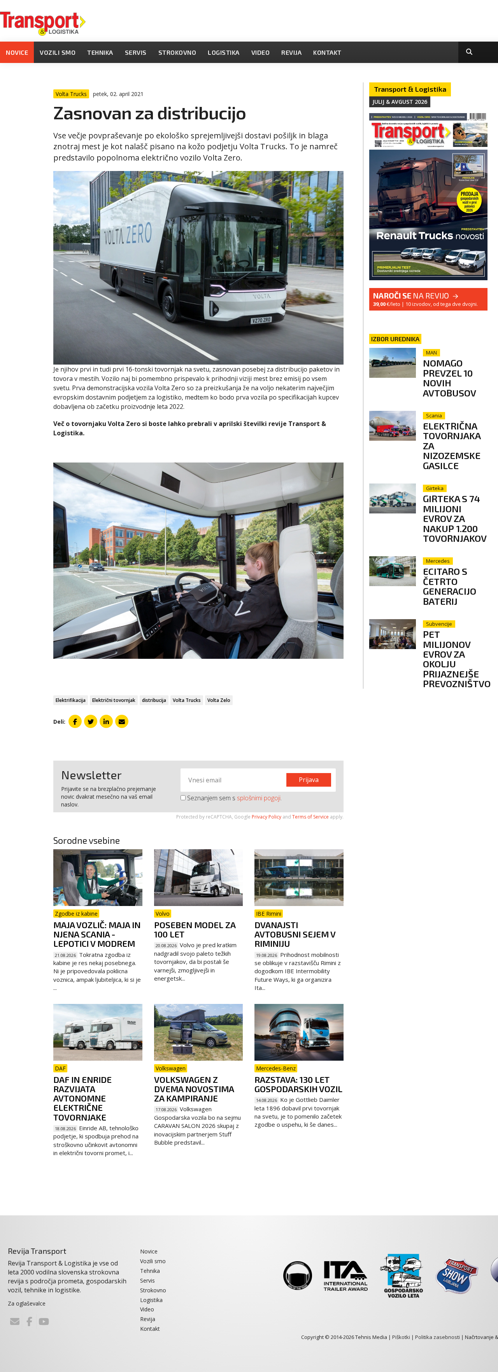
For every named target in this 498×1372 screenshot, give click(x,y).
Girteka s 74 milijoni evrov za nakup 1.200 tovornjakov (455, 518)
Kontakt (327, 52)
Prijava (309, 779)
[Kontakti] (15, 1321)
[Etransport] (43, 23)
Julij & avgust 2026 (399, 101)
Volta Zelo (218, 700)
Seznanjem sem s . (234, 798)
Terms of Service (310, 816)
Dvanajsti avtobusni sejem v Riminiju (294, 934)
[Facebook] (29, 1321)
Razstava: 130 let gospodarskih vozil (298, 1084)
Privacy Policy (266, 816)
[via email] (121, 721)
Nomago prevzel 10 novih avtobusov (449, 377)
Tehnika (100, 52)
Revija (291, 52)
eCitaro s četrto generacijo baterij (449, 586)
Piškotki (401, 1337)
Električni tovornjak (113, 700)
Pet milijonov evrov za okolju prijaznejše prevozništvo (457, 658)
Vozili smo (57, 52)
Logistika (224, 52)
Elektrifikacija (71, 700)
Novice (17, 52)
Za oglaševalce (27, 1303)
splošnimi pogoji (259, 798)
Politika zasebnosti (437, 1337)
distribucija (154, 700)
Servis (136, 52)
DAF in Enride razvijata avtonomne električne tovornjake (82, 1098)
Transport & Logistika (410, 89)
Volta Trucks (187, 700)
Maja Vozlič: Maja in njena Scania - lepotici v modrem (96, 934)
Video (260, 52)
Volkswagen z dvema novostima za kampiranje (194, 1088)
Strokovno (177, 52)
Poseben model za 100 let (194, 929)
